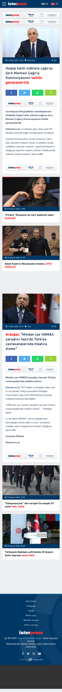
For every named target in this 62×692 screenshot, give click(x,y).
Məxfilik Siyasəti (31, 620)
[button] (51, 93)
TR (56, 4)
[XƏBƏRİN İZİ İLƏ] (17, 4)
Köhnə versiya (31, 625)
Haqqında (31, 606)
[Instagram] (34, 654)
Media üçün (31, 615)
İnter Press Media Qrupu (29, 638)
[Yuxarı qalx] (53, 683)
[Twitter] (28, 654)
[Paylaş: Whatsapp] (37, 93)
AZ (46, 4)
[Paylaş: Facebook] (11, 93)
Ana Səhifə (31, 601)
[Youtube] (39, 654)
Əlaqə (31, 611)
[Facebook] (22, 654)
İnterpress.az (13, 387)
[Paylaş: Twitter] (24, 93)
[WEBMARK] (31, 659)
